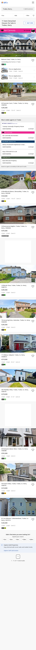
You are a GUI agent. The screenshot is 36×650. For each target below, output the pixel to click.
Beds (16, 15)
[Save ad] (33, 60)
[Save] (33, 15)
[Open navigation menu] (33, 2)
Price (3, 15)
